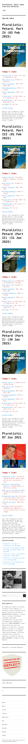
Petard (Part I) (8, 382)
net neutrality (21, 115)
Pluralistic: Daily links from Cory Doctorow (13, 740)
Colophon (6, 104)
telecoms (4, 120)
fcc (13, 113)
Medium (4, 731)
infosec (12, 524)
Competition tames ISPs (10, 496)
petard (6, 117)
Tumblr (4, 735)
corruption (4, 523)
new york (10, 527)
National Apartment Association (10, 114)
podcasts (16, 527)
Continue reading (7, 108)
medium (23, 526)
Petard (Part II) (8, 280)
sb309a (20, 527)
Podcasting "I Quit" (9, 476)
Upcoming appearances (9, 88)
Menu (4, 10)
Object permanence (9, 83)
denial (10, 523)
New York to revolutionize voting (13, 490)
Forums (4, 709)
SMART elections (10, 528)
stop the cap (5, 530)
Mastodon (4, 724)
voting (12, 531)
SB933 (3, 528)
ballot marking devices (8, 520)
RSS (3, 720)
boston (9, 113)
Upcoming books (8, 100)
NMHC (3, 117)
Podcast (4, 713)
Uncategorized (15, 111)
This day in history (9, 502)
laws (9, 526)
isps (16, 113)
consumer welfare (19, 521)
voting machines (19, 531)
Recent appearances (9, 92)
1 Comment (17, 533)
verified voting (6, 531)
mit (18, 113)
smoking (16, 528)
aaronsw (22, 111)
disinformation (5, 524)
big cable (4, 113)
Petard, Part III (8, 177)
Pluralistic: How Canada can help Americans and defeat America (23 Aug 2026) (13, 549)
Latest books (7, 96)
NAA (21, 113)
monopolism (4, 527)
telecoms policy (13, 530)
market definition (16, 526)
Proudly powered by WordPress (9, 741)
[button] (14, 580)
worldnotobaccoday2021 (7, 533)
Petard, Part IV (8, 75)
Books (3, 702)
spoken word (22, 528)
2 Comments (10, 120)
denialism (15, 523)
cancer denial (10, 521)
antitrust (20, 518)
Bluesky (4, 728)
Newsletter (5, 717)
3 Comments (10, 223)
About (3, 706)
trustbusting (21, 530)
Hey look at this (8, 79)
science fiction (18, 118)
